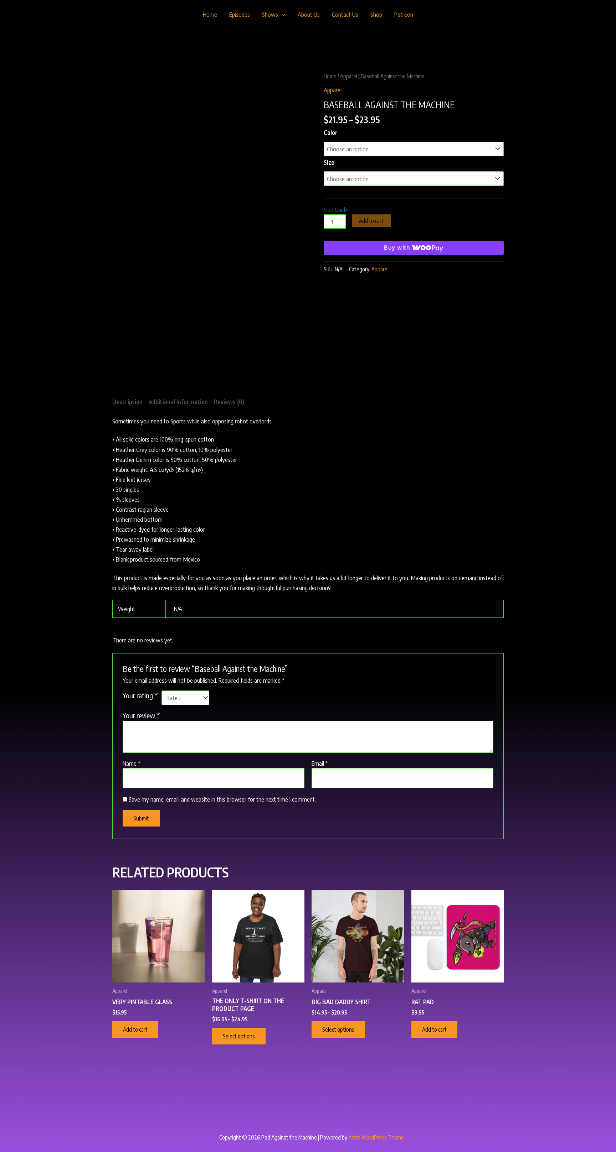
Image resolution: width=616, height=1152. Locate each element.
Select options (239, 1036)
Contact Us (345, 14)
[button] (281, 14)
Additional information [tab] (178, 402)
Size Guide (336, 209)
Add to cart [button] (135, 1029)
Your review (141, 715)
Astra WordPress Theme (376, 1137)
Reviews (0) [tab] (229, 402)
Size (329, 162)
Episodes (239, 14)
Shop (376, 14)
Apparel (348, 76)
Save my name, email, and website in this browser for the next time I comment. (222, 799)
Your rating (140, 695)
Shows (270, 14)
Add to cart (371, 220)
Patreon (403, 14)
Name (131, 763)
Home (210, 14)
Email (320, 763)
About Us (309, 14)
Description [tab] (127, 402)
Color (331, 132)
